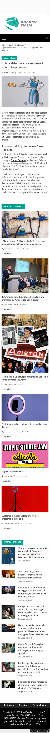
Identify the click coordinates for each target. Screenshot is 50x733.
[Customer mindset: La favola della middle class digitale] (25, 407)
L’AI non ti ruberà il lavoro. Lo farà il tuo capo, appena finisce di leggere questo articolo (23, 242)
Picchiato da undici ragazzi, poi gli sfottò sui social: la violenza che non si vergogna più (33, 684)
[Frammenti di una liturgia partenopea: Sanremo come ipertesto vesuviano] (25, 343)
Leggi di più (7, 253)
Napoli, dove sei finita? (12, 471)
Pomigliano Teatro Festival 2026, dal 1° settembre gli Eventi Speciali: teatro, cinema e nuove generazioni (32, 611)
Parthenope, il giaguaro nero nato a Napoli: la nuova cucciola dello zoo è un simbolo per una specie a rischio (33, 668)
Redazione (9, 705)
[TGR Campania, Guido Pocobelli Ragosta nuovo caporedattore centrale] (8, 574)
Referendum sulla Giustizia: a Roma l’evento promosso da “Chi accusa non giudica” (23, 298)
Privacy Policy (39, 705)
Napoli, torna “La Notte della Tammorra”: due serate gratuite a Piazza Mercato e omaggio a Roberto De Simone (33, 630)
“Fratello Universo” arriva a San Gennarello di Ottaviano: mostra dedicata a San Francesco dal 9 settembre (33, 553)
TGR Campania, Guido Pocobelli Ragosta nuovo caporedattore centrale (30, 574)
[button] (47, 38)
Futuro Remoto (18, 160)
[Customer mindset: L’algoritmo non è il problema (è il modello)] (25, 499)
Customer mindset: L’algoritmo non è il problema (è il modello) (20, 517)
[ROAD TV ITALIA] (21, 23)
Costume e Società (9, 58)
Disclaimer (23, 705)
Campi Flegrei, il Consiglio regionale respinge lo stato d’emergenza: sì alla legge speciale (31, 649)
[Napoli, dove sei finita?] (25, 454)
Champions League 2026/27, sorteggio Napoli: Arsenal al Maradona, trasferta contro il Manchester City (32, 592)
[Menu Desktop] (4, 38)
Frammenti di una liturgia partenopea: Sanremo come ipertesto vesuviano (25, 378)
